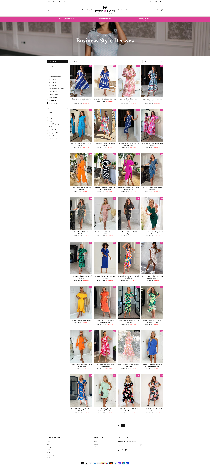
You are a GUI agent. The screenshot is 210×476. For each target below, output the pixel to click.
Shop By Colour (52, 108)
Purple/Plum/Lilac (54, 133)
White (50, 115)
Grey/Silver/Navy (54, 124)
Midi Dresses (52, 85)
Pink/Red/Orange (54, 130)
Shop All (89, 10)
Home (83, 10)
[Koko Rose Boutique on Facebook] (119, 450)
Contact (64, 1)
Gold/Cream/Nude (54, 127)
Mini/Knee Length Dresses (56, 88)
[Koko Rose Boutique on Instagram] (126, 450)
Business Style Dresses (103, 36)
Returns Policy (50, 449)
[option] (66, 19)
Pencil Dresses (53, 91)
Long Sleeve (52, 100)
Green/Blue (52, 136)
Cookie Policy (50, 458)
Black (50, 112)
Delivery (54, 1)
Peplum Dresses (53, 94)
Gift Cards (121, 10)
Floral (50, 118)
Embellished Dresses (55, 76)
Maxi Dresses (52, 82)
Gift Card (96, 447)
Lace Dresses (52, 79)
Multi (50, 121)
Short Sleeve (52, 61)
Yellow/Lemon (53, 139)
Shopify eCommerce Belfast (105, 469)
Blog (59, 1)
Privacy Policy (50, 455)
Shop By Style (52, 73)
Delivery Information (52, 447)
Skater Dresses (53, 97)
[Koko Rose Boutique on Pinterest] (122, 450)
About (48, 1)
